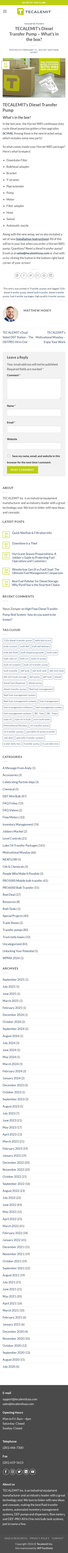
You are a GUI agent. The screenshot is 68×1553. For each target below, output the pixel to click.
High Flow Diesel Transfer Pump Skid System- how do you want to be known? (30, 614)
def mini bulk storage (15, 676)
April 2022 (9, 1219)
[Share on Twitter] (31, 275)
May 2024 (9, 1057)
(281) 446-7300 (13, 1448)
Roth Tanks (10, 909)
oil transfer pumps (14, 731)
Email (11, 422)
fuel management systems (17, 713)
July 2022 (9, 1198)
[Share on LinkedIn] (51, 275)
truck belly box (51, 743)
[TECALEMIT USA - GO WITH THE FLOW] (34, 11)
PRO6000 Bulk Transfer (18, 887)
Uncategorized (12, 944)
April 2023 (9, 1134)
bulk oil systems (12, 664)
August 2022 (11, 1191)
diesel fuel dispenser (15, 683)
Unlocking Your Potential (18, 951)
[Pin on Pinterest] (44, 275)
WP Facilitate (45, 1548)
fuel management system (49, 707)
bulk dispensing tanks (32, 652)
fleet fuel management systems (20, 701)
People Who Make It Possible (21, 873)
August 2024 (11, 1036)
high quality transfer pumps (50, 296)
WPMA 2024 (11, 958)
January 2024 (12, 1078)
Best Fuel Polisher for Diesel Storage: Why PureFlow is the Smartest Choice (36, 582)
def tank (47, 676)
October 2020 (12, 1345)
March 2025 (11, 1001)
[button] (5, 11)
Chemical (9, 789)
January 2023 (12, 1155)
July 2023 (9, 1113)
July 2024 (9, 1043)
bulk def (24, 646)
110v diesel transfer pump (18, 640)
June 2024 (9, 1050)
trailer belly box (12, 743)
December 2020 (13, 1331)
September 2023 (13, 1099)
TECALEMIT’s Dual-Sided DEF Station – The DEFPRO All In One (18, 337)
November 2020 (13, 1338)
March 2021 (11, 1310)
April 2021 (9, 1303)
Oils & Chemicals (13, 866)
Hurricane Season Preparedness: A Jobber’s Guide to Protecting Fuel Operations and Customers (34, 557)
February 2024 (12, 1071)
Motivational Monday (15, 725)
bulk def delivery (41, 646)
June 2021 (9, 1289)
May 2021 (9, 1296)
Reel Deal (9, 894)
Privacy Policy (39, 1538)
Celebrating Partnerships (19, 782)
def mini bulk (57, 670)
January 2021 (12, 1324)
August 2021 (11, 1275)
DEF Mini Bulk (12, 796)
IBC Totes (52, 713)
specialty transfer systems (30, 737)
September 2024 (13, 1029)
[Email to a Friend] (37, 275)
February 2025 (12, 1008)
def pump (34, 676)
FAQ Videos (10, 810)
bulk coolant (10, 646)
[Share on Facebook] (24, 275)
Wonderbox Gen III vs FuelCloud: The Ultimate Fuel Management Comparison (37, 571)
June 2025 (9, 994)
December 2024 (13, 1015)
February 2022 (12, 1233)
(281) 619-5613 (13, 1462)
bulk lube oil (10, 658)
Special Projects (13, 916)
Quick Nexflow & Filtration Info (32, 533)
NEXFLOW (10, 859)
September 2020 (13, 1352)
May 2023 (9, 1127)
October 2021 (12, 1261)
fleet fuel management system (20, 695)
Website (12, 439)
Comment (13, 375)
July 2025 (9, 986)
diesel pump (35, 683)
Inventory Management (18, 824)
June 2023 (9, 1120)
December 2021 (13, 1247)
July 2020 (9, 1366)
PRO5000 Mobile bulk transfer (22, 880)
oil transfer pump (39, 725)
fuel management (49, 701)
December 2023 (13, 1085)
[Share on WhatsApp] (17, 275)
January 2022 (12, 1240)
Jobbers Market (13, 831)
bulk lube (52, 652)
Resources (9, 902)
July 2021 (9, 1282)
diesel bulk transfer (37, 292)
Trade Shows (11, 923)
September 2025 (13, 979)
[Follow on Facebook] (6, 1472)
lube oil (8, 719)
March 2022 (11, 1226)
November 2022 (13, 1169)
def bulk (25, 670)
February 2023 (12, 1148)
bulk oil (24, 658)
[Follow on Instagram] (13, 1472)
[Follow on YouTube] (33, 1472)
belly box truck (43, 640)
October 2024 (12, 1022)
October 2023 (12, 1092)
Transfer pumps (34, 23)
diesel (58, 676)
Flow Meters (11, 817)
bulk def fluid (11, 652)
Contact (58, 1538)
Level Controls (12, 838)
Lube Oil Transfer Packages (20, 845)
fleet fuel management (41, 689)
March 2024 (11, 1064)
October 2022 (12, 1176)
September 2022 (13, 1184)
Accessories (10, 775)
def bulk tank (40, 670)
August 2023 (11, 1106)
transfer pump (31, 743)
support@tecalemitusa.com (20, 1399)
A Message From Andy (17, 768)
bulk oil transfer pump (36, 664)
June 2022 (9, 1205)
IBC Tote (39, 713)
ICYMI (7, 133)
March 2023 (11, 1141)
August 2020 (11, 1359)
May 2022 (9, 1212)
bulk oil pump (38, 658)
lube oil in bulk (23, 719)
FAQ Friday (10, 803)
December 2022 (13, 1162)
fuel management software (18, 707)
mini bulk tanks (42, 719)
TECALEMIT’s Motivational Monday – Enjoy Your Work (50, 337)
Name (11, 405)
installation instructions (32, 239)
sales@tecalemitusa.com (33, 253)
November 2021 (13, 1254)
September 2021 (13, 1268)
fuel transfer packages (22, 296)
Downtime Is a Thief (24, 543)
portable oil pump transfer (41, 731)
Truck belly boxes (14, 937)
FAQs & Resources (16, 1538)
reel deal (8, 737)
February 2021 (12, 1317)
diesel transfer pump (15, 689)
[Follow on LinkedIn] (26, 1472)
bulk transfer (11, 670)
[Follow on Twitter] (19, 1472)
